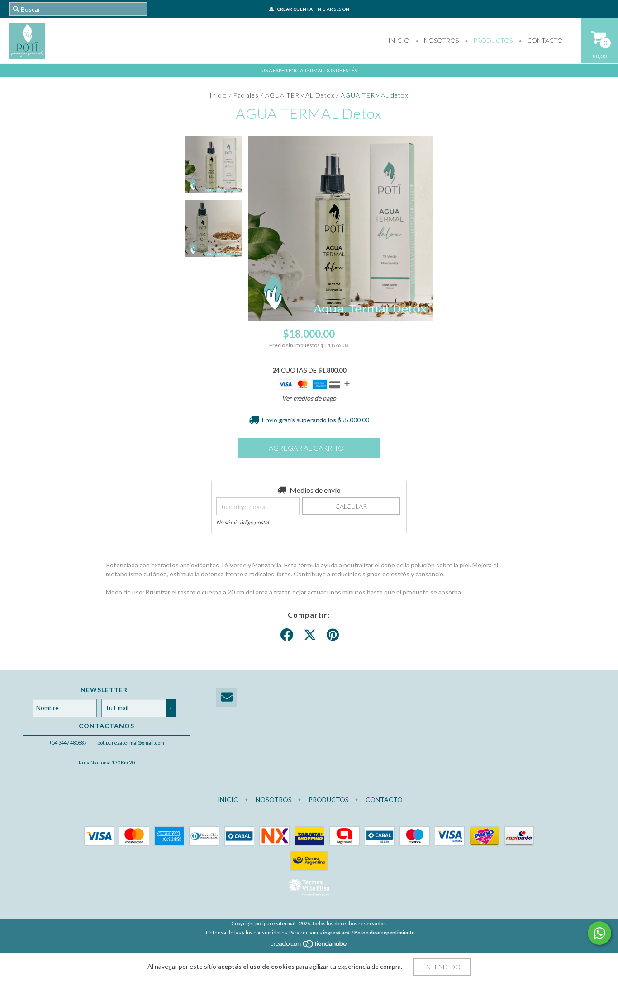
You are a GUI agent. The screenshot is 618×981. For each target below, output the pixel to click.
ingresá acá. (337, 932)
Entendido (442, 967)
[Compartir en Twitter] (310, 635)
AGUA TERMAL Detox (299, 95)
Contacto (544, 40)
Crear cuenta (295, 9)
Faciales (246, 95)
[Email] (226, 697)
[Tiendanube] (309, 946)
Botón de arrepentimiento (384, 932)
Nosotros (441, 40)
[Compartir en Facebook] (286, 635)
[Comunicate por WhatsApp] (599, 933)
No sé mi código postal (242, 522)
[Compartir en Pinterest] (333, 635)
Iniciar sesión (332, 9)
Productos (492, 40)
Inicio (398, 40)
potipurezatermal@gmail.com (130, 742)
